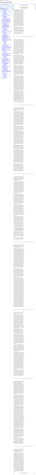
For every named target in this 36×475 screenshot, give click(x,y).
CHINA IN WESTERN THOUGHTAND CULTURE (7, 53)
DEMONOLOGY (5, 76)
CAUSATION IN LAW (5, 46)
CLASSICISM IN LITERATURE (6, 58)
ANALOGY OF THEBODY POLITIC (6, 23)
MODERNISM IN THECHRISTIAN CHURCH (7, 55)
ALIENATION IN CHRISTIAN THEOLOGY (7, 18)
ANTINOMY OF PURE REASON (6, 26)
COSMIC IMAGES (4, 65)
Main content (4, 0)
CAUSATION (5, 44)
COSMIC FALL (5, 64)
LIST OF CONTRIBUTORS (4, 13)
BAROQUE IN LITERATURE (5, 35)
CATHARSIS (5, 43)
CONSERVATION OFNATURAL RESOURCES (6, 61)
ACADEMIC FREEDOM (5, 16)
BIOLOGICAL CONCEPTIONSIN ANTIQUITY (6, 39)
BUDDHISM (5, 41)
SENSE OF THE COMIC (5, 60)
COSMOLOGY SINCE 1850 (5, 67)
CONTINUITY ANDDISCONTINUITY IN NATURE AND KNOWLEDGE (6, 63)
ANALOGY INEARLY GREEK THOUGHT (6, 21)
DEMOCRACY (4, 75)
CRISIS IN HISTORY (5, 69)
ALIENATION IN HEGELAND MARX (6, 19)
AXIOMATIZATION (5, 33)
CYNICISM (5, 73)
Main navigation (7, 0)
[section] (5, 11)
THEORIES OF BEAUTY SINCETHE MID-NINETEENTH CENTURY (6, 37)
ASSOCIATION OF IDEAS (5, 29)
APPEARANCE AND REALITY (6, 27)
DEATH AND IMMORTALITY (5, 74)
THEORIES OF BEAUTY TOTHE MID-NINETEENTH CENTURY (6, 36)
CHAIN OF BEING (5, 51)
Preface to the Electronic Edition (5, 10)
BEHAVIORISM (4, 38)
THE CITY (5, 56)
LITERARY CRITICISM (5, 70)
